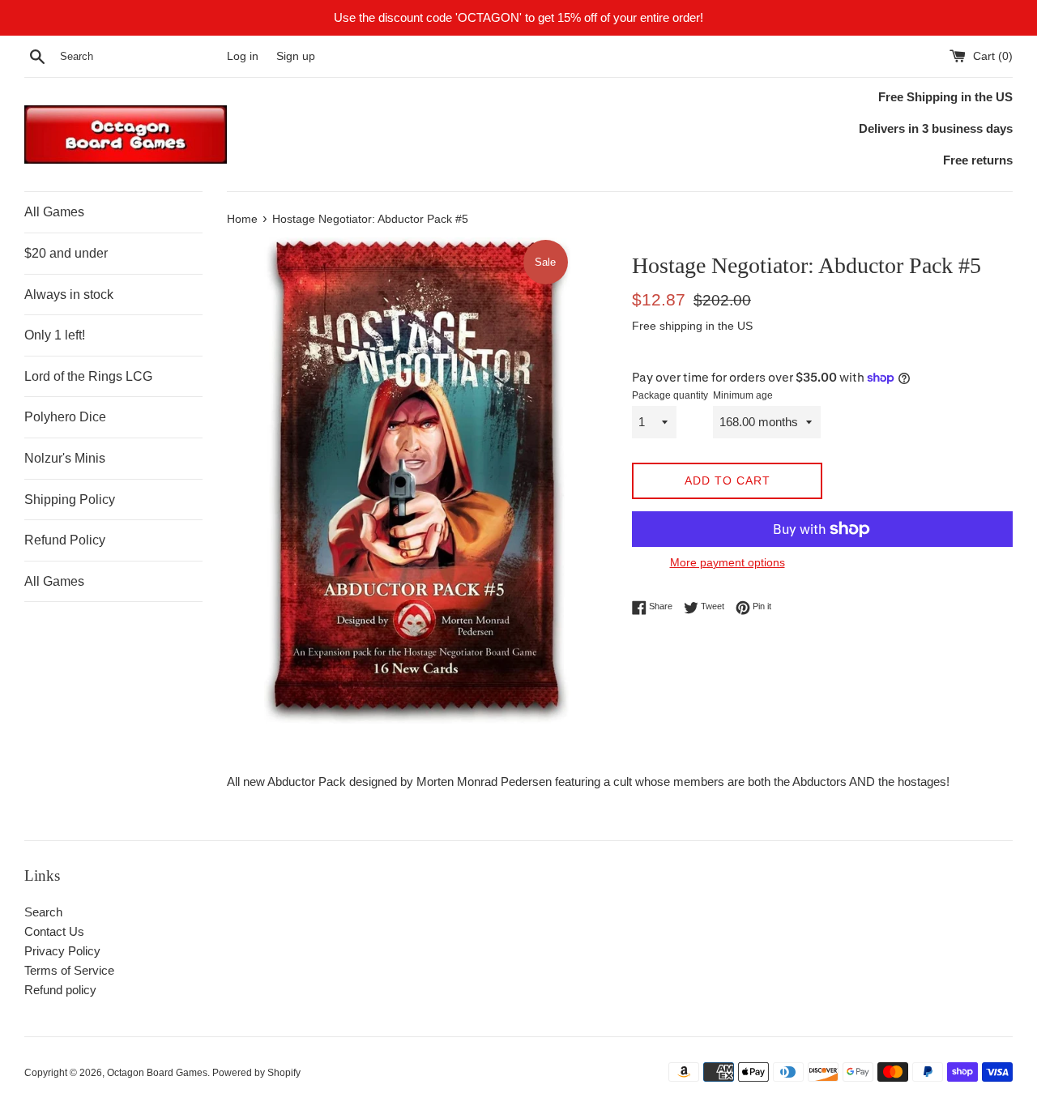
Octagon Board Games (157, 1072)
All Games (54, 212)
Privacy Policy (62, 951)
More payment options (727, 562)
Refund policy (60, 990)
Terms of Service (69, 970)
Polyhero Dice (65, 417)
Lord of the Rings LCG (88, 376)
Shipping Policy (69, 499)
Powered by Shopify (256, 1072)
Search (43, 912)
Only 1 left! (54, 335)
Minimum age (743, 395)
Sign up (295, 56)
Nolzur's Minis (64, 458)
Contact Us (54, 931)
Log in (242, 56)
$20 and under (66, 253)
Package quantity (670, 395)
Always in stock (68, 294)
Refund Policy (64, 540)
